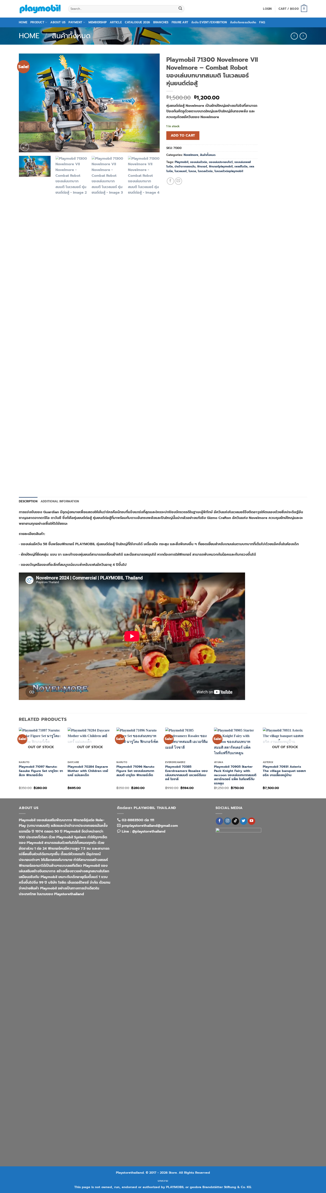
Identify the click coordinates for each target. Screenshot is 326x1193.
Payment (75, 22)
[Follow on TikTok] (235, 821)
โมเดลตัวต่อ (205, 171)
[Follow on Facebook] (219, 821)
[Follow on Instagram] (227, 821)
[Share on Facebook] (170, 181)
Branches (161, 22)
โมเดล (192, 171)
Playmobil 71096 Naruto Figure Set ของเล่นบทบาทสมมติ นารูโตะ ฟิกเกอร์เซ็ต (135, 771)
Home (23, 22)
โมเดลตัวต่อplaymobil (228, 171)
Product (37, 22)
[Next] (151, 103)
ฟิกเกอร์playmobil (221, 166)
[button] (267, 9)
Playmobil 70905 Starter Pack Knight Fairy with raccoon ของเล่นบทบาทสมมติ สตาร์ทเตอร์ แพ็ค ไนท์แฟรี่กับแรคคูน (235, 775)
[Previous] (27, 103)
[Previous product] (303, 36)
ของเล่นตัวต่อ (198, 162)
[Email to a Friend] (178, 181)
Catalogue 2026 (137, 22)
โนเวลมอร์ (181, 171)
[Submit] (180, 9)
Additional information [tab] (60, 501)
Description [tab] (28, 501)
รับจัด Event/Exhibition (209, 22)
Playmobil (181, 162)
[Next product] (294, 36)
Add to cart (183, 135)
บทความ (163, 1181)
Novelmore (191, 155)
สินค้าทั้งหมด (71, 35)
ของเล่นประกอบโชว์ (221, 162)
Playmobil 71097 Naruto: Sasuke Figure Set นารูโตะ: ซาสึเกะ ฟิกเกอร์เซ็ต (41, 771)
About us (57, 22)
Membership (97, 22)
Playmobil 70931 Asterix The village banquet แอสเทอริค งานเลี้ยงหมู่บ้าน (284, 771)
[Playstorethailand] (40, 9)
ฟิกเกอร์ (202, 166)
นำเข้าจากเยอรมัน (185, 166)
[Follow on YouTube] (251, 821)
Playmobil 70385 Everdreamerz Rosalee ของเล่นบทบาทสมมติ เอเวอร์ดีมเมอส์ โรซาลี (186, 773)
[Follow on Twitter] (243, 821)
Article (116, 22)
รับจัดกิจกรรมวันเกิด (243, 22)
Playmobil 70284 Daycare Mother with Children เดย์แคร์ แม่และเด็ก (88, 771)
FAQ (262, 22)
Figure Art (180, 22)
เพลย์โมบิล (240, 166)
